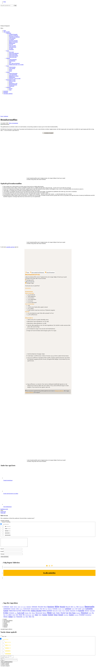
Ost (67, 613)
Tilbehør (8, 58)
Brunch (10, 82)
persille (90, 613)
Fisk (44, 608)
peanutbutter (78, 613)
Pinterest (5, 626)
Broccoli (68, 606)
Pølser (10, 614)
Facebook (5, 624)
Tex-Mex (11, 48)
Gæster (5, 610)
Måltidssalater (12, 43)
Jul (77, 610)
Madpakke (27, 613)
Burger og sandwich (13, 35)
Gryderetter (11, 39)
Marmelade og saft (13, 83)
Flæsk (46, 608)
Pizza (4, 614)
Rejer (17, 614)
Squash (60, 615)
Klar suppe (11, 52)
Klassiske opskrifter (13, 40)
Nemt (49, 612)
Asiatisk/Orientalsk (13, 34)
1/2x (26, 281)
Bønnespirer (81, 606)
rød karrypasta (28, 614)
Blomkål (62, 606)
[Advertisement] (48, 105)
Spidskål (50, 615)
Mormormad (39, 613)
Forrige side (3, 511)
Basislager (5, 92)
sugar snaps (66, 614)
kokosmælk (92, 610)
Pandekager (11, 86)
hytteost (63, 610)
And (22, 606)
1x (29, 281)
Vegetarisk (11, 49)
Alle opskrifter (6, 31)
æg (33, 616)
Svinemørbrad (88, 614)
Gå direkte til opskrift (48, 133)
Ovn (70, 613)
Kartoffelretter (12, 60)
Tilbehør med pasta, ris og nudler (16, 64)
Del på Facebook (50, 272)
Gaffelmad (68, 608)
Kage (10, 89)
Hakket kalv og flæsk (15, 610)
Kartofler (81, 610)
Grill (76, 608)
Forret (7, 65)
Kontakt (5, 623)
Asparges (28, 606)
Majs (30, 613)
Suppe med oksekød (13, 55)
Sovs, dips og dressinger (14, 63)
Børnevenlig (5, 509)
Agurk (11, 606)
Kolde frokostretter (13, 73)
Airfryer (15, 606)
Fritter (63, 608)
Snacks (10, 69)
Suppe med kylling (13, 54)
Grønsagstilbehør (13, 59)
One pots (11, 44)
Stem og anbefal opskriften (6, 661)
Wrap (27, 616)
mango (33, 613)
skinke (40, 614)
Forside (5, 619)
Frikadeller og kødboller (14, 36)
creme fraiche (26, 608)
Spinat (56, 615)
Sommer (44, 614)
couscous (20, 608)
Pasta (74, 613)
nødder (58, 613)
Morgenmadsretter (13, 84)
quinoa (13, 614)
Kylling (5, 613)
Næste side (3, 512)
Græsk (79, 608)
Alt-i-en (19, 606)
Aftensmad (8, 33)
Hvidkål (59, 610)
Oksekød (62, 613)
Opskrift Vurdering (5, 520)
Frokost (8, 72)
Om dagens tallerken (8, 93)
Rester (20, 614)
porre (7, 614)
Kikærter (87, 610)
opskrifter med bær (10, 247)
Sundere (71, 615)
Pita (93, 613)
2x (31, 281)
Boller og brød (12, 81)
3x (33, 281)
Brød (72, 606)
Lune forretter (12, 68)
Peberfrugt (84, 613)
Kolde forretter (12, 67)
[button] (25, 288)
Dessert (10, 88)
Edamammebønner (35, 608)
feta (41, 608)
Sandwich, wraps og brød (14, 78)
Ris (24, 614)
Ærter (30, 616)
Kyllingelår (11, 613)
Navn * (2, 659)
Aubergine (34, 606)
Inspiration (5, 91)
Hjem (4, 1)
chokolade (13, 608)
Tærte (14, 616)
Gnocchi (73, 608)
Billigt (57, 607)
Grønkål (83, 608)
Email (2, 551)
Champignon (6, 608)
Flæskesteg (50, 608)
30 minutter (6, 606)
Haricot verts (55, 610)
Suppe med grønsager (14, 53)
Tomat (10, 616)
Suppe (7, 50)
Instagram (5, 625)
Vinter (24, 616)
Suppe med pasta (13, 57)
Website (2, 554)
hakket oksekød (36, 610)
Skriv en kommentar (13, 123)
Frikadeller (60, 608)
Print (28, 272)
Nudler (53, 613)
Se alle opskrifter (49, 573)
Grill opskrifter (12, 38)
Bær (1, 509)
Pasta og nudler (12, 45)
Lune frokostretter (13, 74)
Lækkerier (8, 87)
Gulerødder (89, 608)
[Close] (1, 635)
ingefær (67, 610)
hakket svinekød (47, 610)
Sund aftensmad (12, 47)
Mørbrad (44, 613)
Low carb (20, 613)
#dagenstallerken (29, 392)
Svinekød (81, 614)
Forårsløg (55, 608)
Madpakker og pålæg (13, 76)
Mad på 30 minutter (13, 42)
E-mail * (2, 660)
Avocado (40, 606)
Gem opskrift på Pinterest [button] (37, 272)
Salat (10, 62)
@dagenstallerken (59, 390)
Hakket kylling (26, 610)
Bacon (45, 606)
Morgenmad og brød (10, 79)
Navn (2, 548)
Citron (17, 608)
